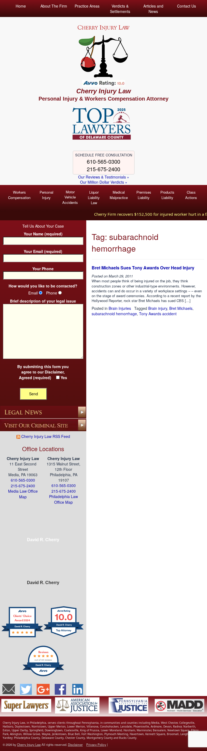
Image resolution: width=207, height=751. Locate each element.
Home (21, 6)
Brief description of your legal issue (43, 301)
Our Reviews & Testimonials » (103, 177)
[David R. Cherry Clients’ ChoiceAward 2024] (22, 636)
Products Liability (167, 195)
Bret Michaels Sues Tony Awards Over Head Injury (143, 268)
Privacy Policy (96, 744)
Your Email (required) (43, 251)
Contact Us (186, 6)
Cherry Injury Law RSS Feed (45, 436)
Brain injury (157, 308)
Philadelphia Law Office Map (63, 499)
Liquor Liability (94, 197)
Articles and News (153, 8)
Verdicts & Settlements (120, 8)
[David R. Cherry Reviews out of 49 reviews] (43, 675)
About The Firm (53, 6)
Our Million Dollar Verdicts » (103, 182)
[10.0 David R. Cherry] (64, 636)
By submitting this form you (43, 372)
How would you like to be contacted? (43, 286)
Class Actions (191, 195)
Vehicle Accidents (70, 197)
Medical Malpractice (119, 195)
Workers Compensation (19, 195)
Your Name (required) (43, 233)
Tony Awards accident (158, 313)
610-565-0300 (103, 161)
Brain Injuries (120, 308)
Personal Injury (46, 195)
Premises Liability (143, 195)
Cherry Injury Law (103, 91)
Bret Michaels (180, 308)
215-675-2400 (103, 169)
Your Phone (43, 268)
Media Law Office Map (23, 493)
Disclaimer (54, 372)
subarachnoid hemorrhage (114, 313)
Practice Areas (87, 6)
